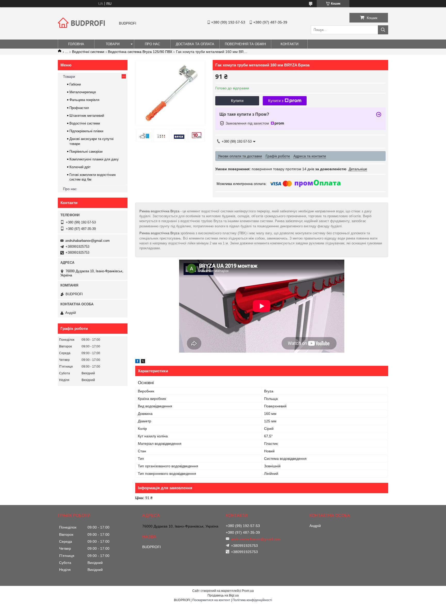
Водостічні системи (88, 52)
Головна (76, 44)
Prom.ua (248, 591)
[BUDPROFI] (82, 32)
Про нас (152, 44)
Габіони (75, 84)
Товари (113, 44)
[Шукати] (383, 29)
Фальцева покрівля (84, 100)
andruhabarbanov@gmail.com (87, 241)
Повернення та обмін (245, 44)
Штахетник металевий (86, 116)
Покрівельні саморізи (85, 151)
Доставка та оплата (195, 44)
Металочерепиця (82, 92)
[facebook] (137, 362)
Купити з (275, 100)
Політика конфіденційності (252, 600)
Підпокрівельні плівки (86, 131)
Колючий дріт (80, 167)
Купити (237, 100)
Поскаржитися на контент (211, 600)
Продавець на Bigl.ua (223, 595)
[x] (143, 362)
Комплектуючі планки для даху (94, 159)
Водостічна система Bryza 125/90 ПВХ (140, 52)
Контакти (289, 44)
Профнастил (79, 108)
